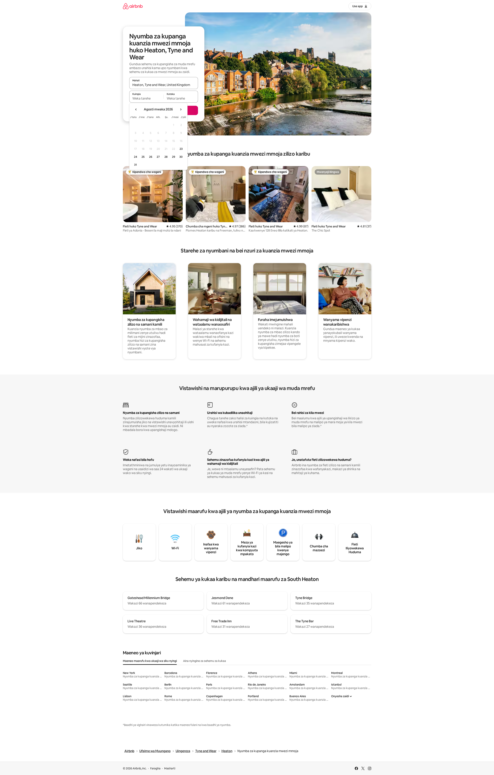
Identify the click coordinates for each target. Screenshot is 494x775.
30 (181, 157)
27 (158, 157)
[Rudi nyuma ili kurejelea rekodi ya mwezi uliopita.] (136, 109)
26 (150, 157)
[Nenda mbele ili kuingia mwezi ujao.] (181, 109)
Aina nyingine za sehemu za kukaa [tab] (204, 661)
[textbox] (146, 98)
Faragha (155, 768)
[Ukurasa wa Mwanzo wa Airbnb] (133, 6)
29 (173, 157)
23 (181, 149)
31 (135, 164)
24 (135, 157)
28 (166, 157)
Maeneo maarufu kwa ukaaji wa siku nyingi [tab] (150, 661)
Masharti (169, 768)
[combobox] (163, 84)
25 (143, 157)
